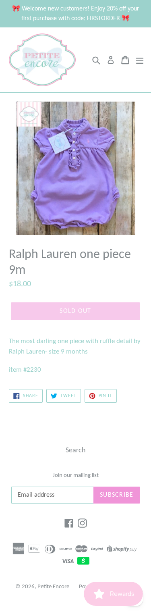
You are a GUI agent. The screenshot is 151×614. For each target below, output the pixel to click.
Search (75, 450)
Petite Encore (53, 587)
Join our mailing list (76, 475)
